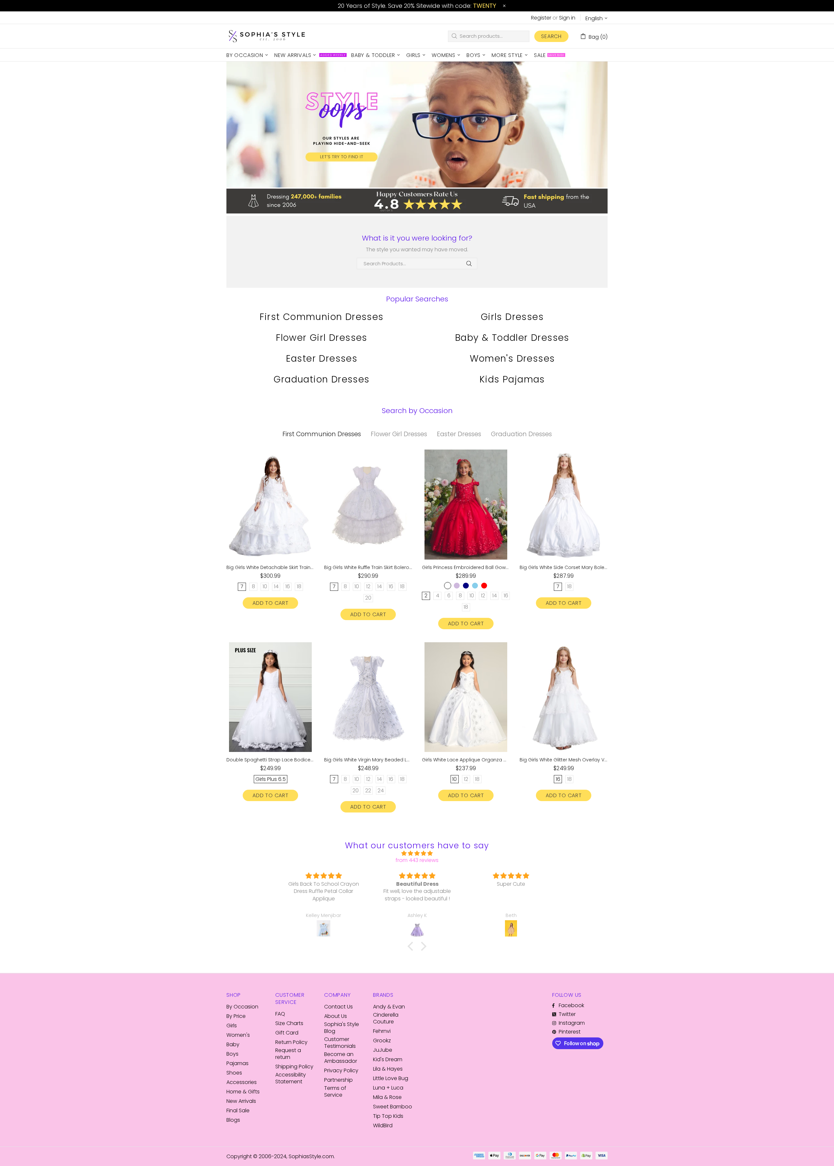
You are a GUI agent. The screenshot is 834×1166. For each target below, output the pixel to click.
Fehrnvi (382, 1031)
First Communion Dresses (321, 317)
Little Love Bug (390, 1078)
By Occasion (242, 1006)
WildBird (383, 1125)
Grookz (382, 1040)
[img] (417, 853)
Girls (231, 1025)
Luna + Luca (388, 1087)
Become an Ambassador (340, 1057)
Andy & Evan (389, 1006)
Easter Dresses (322, 359)
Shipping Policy (294, 1066)
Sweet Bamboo (392, 1106)
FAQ (280, 1013)
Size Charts (289, 1023)
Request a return (288, 1054)
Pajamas (237, 1063)
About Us (335, 1016)
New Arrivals (241, 1101)
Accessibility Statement (290, 1078)
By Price (236, 1016)
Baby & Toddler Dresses (512, 338)
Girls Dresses (512, 317)
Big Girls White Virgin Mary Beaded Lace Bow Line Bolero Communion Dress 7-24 (368, 760)
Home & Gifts (243, 1091)
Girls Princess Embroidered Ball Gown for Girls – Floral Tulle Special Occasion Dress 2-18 (466, 567)
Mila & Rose (387, 1097)
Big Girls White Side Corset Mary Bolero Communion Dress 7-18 (564, 567)
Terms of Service (335, 1091)
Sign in (567, 17)
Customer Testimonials (340, 1042)
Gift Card (286, 1032)
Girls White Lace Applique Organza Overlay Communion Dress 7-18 (466, 760)
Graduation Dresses (321, 379)
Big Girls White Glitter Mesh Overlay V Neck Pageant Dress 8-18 (564, 760)
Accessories (241, 1082)
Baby (232, 1044)
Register (541, 17)
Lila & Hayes (388, 1068)
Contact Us (338, 1006)
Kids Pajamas (512, 379)
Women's (238, 1035)
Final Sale (238, 1110)
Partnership (338, 1079)
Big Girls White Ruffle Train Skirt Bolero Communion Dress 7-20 (368, 567)
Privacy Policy (341, 1070)
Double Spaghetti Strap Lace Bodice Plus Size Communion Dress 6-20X (270, 760)
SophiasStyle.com (267, 36)
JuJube (382, 1050)
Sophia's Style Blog (341, 1027)
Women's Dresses (512, 359)
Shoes (234, 1072)
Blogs (233, 1120)
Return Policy (291, 1042)
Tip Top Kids (388, 1116)
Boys (232, 1053)
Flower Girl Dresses (321, 338)
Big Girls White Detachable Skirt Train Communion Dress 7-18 (270, 567)
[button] (412, 946)
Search (551, 36)
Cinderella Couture (385, 1018)
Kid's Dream (387, 1059)
